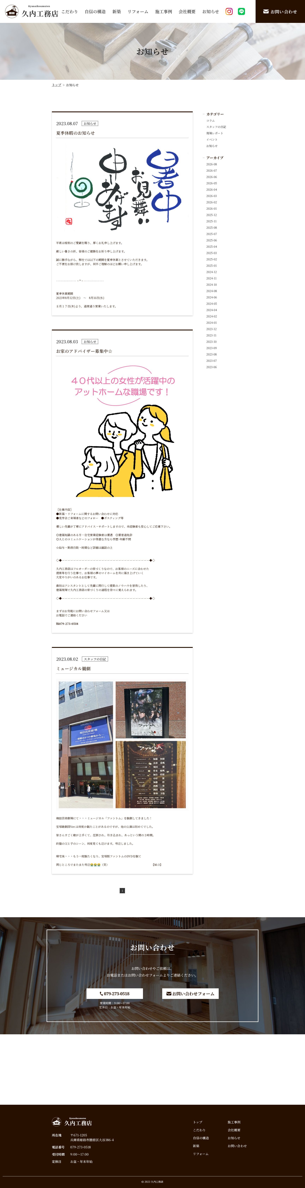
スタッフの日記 (216, 127)
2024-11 (211, 278)
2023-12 (211, 329)
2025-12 (211, 215)
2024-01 (211, 323)
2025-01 (211, 266)
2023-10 (211, 342)
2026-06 (211, 177)
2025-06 (211, 240)
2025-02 (211, 259)
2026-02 (211, 202)
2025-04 (211, 247)
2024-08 (211, 291)
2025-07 (211, 234)
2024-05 (211, 304)
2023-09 (211, 348)
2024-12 (211, 272)
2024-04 (211, 310)
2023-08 (211, 354)
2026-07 (211, 170)
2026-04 (211, 189)
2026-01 (211, 209)
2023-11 (211, 335)
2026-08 (211, 164)
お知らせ (212, 146)
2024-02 (211, 316)
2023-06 (211, 367)
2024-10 (211, 285)
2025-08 (211, 228)
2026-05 (211, 183)
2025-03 (211, 253)
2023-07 (211, 361)
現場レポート (214, 133)
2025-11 (211, 221)
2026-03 (211, 196)
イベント (212, 139)
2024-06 (211, 297)
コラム (210, 120)
